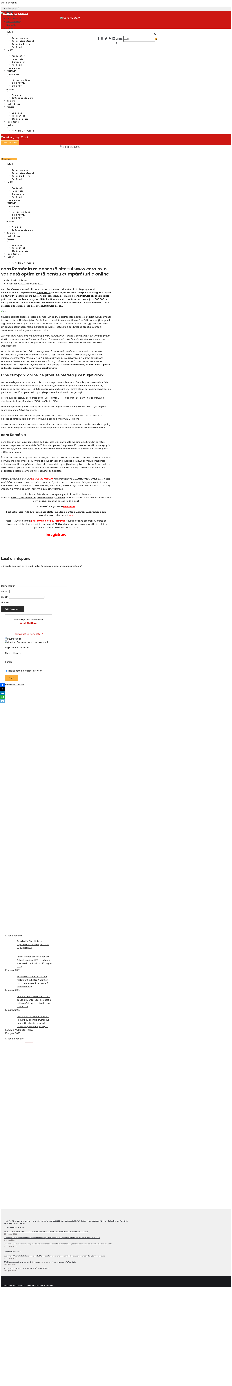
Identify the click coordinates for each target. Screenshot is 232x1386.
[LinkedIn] (2, 693)
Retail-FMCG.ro (18, 1285)
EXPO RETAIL (18, 83)
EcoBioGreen (13, 104)
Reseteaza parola (14, 684)
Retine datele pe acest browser (25, 670)
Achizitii (16, 95)
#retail (73, 494)
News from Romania (23, 131)
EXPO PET (17, 86)
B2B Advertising (13, 21)
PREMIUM (11, 71)
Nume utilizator (13, 653)
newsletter (69, 506)
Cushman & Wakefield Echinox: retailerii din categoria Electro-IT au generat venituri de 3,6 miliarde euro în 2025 (52, 1238)
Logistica (17, 113)
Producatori (18, 56)
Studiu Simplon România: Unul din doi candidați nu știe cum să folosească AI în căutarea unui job (46, 1231)
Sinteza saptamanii (23, 98)
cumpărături (43, 292)
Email (4, 596)
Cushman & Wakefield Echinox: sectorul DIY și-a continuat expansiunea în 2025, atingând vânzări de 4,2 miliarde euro (54, 1256)
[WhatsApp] (2, 697)
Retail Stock (18, 116)
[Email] (2, 701)
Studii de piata (20, 119)
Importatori (18, 59)
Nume (5, 591)
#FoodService (45, 497)
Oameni (10, 101)
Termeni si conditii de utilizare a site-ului (38, 1285)
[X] (2, 689)
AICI (71, 515)
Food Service (13, 122)
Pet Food (17, 47)
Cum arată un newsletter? (29, 634)
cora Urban (34, 448)
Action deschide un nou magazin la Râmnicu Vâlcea (26, 1268)
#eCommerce (28, 497)
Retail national (20, 38)
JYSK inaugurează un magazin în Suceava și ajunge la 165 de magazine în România (40, 1262)
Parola (8, 661)
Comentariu (8, 586)
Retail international (23, 41)
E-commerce (13, 68)
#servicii (60, 497)
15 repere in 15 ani (21, 80)
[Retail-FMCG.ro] (14, 13)
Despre (9, 11)
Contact (10, 28)
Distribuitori (19, 62)
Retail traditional (21, 44)
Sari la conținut (9, 2)
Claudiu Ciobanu (18, 280)
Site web (5, 602)
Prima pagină (12, 8)
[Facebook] (2, 685)
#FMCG (15, 497)
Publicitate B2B (13, 18)
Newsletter (11, 25)
